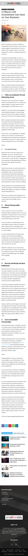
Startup (23, 550)
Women (25, 551)
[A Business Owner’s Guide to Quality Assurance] (5, 438)
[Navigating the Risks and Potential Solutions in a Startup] (5, 453)
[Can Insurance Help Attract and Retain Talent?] (5, 446)
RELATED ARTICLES (7, 433)
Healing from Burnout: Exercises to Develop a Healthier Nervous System (17, 474)
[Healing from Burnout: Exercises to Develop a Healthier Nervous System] (5, 474)
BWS (23, 554)
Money (20, 551)
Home (3, 550)
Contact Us (4, 492)
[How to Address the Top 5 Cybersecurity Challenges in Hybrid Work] (5, 460)
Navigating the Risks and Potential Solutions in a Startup (17, 453)
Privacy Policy (5, 500)
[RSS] (16, 544)
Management (4, 551)
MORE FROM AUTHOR (19, 433)
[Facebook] (12, 544)
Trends (16, 551)
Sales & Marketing (11, 9)
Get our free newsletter (7, 498)
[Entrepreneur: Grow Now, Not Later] (5, 467)
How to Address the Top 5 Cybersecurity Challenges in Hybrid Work (18, 460)
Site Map (4, 504)
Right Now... (4, 9)
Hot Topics (11, 551)
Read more (14, 534)
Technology (17, 550)
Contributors (5, 494)
